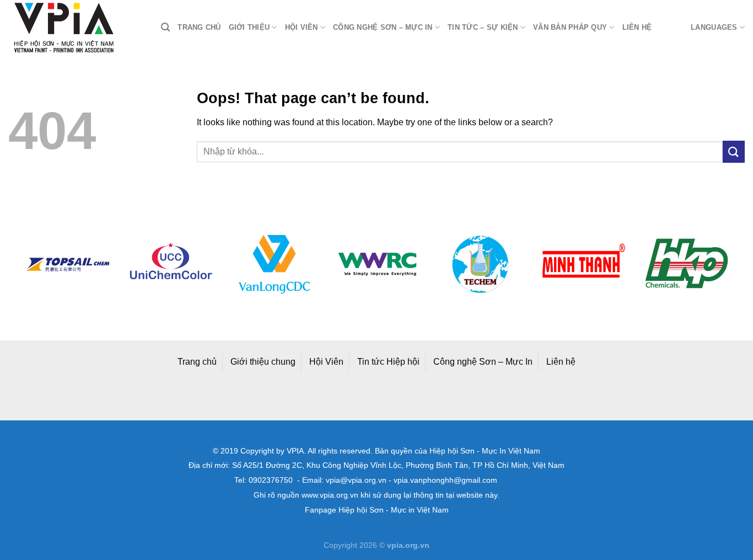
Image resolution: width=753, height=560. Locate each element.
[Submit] (734, 151)
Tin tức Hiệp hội (388, 361)
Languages (714, 27)
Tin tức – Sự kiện (483, 27)
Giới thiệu (249, 27)
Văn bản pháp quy (570, 27)
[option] (57, 264)
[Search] (165, 27)
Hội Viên (326, 361)
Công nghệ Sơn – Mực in (383, 27)
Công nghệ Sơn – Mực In (483, 361)
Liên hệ (637, 27)
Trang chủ (199, 27)
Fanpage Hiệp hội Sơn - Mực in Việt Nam (377, 510)
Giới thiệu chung (262, 361)
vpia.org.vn (408, 545)
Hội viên (301, 27)
